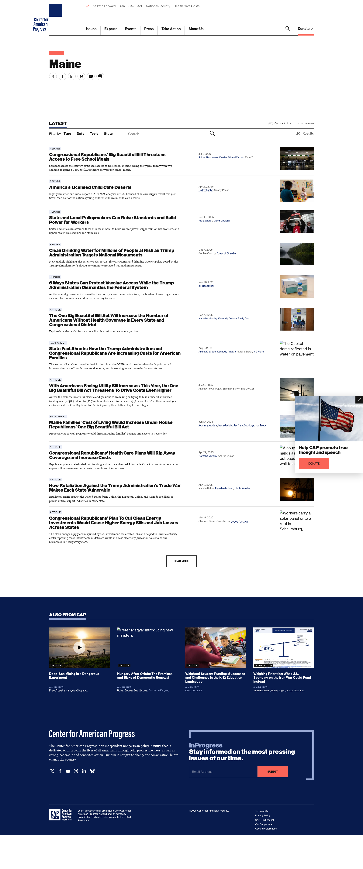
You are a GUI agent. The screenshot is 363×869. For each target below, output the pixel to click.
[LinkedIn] (84, 771)
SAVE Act (135, 6)
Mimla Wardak (236, 157)
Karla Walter (205, 220)
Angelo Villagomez (78, 690)
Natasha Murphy (208, 318)
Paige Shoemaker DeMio (213, 157)
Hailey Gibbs (206, 189)
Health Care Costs (186, 6)
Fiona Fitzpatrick (58, 690)
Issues (91, 29)
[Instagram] (76, 771)
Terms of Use (262, 811)
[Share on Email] (91, 76)
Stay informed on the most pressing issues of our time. (242, 751)
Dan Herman (140, 690)
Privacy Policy (262, 815)
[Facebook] (60, 771)
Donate (304, 28)
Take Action (171, 29)
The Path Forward (103, 6)
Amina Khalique (207, 351)
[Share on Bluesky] (81, 76)
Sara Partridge (246, 425)
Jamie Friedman (240, 521)
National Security (158, 6)
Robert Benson (125, 690)
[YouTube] (68, 771)
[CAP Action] (61, 815)
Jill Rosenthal (206, 285)
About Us (196, 29)
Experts (110, 29)
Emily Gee (244, 318)
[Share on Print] (100, 76)
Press (149, 29)
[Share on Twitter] (53, 76)
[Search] (287, 31)
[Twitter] (52, 771)
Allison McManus (295, 690)
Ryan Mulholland (224, 488)
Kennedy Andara (227, 318)
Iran (122, 6)
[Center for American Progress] (56, 18)
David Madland (221, 220)
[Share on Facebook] (62, 76)
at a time (309, 123)
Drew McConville (226, 253)
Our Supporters (263, 824)
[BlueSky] (92, 771)
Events (131, 29)
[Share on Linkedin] (72, 76)
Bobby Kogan (278, 690)
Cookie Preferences (266, 828)
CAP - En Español (264, 820)
